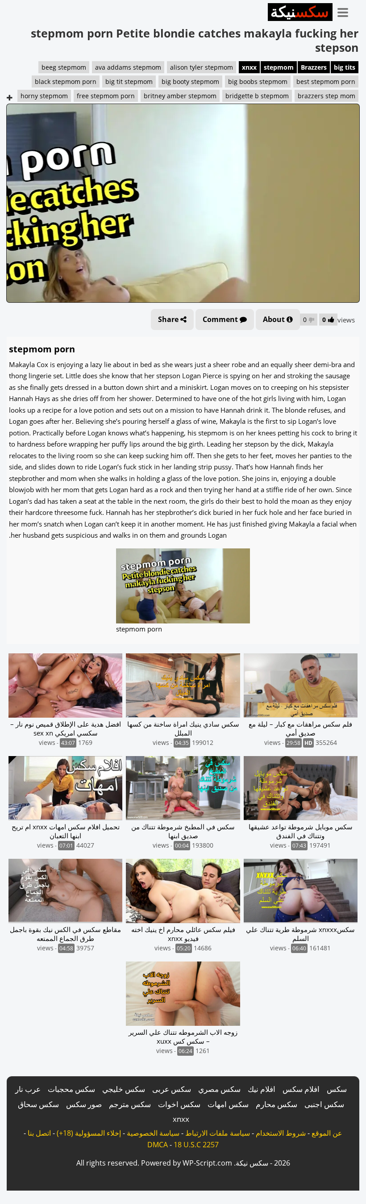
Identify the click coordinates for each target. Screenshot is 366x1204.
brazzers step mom (326, 96)
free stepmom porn (106, 96)
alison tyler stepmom (201, 67)
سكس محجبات (71, 1089)
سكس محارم (276, 1104)
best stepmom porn (325, 81)
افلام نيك (261, 1089)
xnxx (249, 67)
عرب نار (28, 1089)
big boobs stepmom (257, 81)
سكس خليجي (123, 1089)
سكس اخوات (179, 1104)
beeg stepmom (64, 67)
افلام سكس (301, 1089)
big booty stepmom (190, 81)
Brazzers (314, 67)
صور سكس (84, 1104)
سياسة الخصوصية (153, 1133)
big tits (344, 67)
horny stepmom (44, 96)
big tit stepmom (129, 81)
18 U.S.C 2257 (196, 1145)
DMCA (157, 1145)
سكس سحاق (38, 1104)
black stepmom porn (65, 81)
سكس (337, 1089)
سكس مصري (219, 1089)
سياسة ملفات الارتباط (217, 1133)
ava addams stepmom (128, 67)
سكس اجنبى (324, 1104)
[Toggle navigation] (346, 10)
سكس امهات (228, 1104)
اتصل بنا (39, 1133)
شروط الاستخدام (281, 1133)
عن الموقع (327, 1133)
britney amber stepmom (180, 96)
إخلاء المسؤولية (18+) (89, 1133)
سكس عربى (171, 1089)
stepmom (279, 67)
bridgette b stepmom (257, 96)
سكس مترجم (130, 1104)
